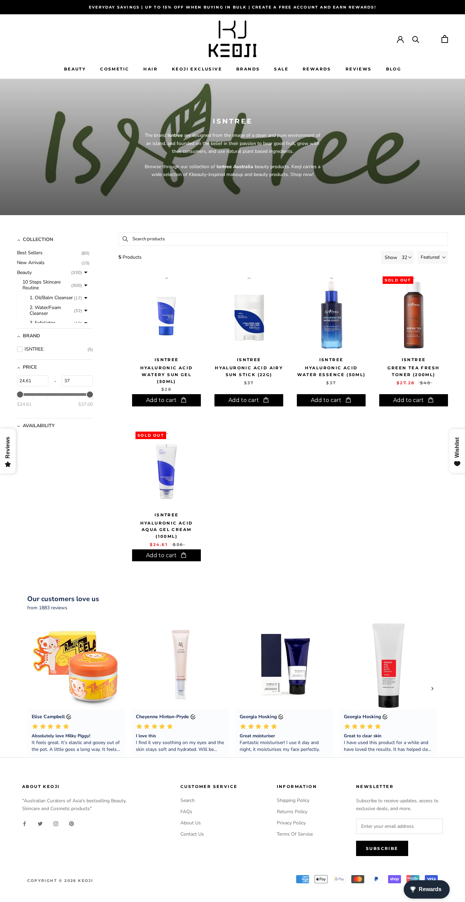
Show (391, 257)
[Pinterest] (71, 823)
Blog (393, 68)
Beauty (75, 68)
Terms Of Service (295, 834)
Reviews (359, 68)
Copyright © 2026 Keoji (60, 880)
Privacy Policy (291, 823)
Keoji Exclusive (197, 68)
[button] (432, 257)
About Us (190, 823)
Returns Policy (292, 811)
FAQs (186, 811)
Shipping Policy (293, 800)
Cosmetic (114, 68)
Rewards (317, 68)
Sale (281, 68)
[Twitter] (40, 823)
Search (187, 800)
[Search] (415, 39)
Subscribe (382, 848)
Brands (248, 68)
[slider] (20, 394)
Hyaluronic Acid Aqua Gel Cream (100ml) (166, 529)
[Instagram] (55, 823)
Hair (150, 68)
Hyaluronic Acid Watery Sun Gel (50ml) (166, 374)
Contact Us (192, 834)
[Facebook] (24, 823)
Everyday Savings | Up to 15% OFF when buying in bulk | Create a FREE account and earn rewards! (232, 7)
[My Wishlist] (430, 39)
